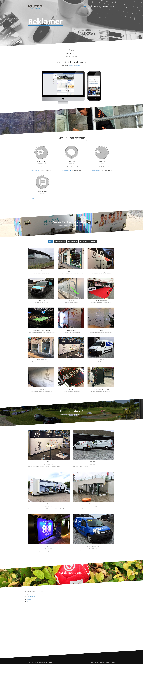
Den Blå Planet (42, 271)
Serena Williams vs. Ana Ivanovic (41, 330)
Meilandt (101, 359)
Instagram (78, 65)
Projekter (97, 6)
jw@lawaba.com (35, 170)
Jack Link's (71, 389)
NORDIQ (71, 300)
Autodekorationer (60, 241)
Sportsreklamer (72, 241)
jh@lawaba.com (36, 198)
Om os (90, 6)
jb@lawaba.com (65, 170)
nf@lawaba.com (96, 170)
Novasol (101, 330)
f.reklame (101, 271)
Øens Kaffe (42, 300)
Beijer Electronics (41, 389)
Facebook (70, 65)
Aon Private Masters (101, 300)
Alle (50, 241)
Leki (71, 359)
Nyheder (105, 6)
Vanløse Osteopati (42, 359)
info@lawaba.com (31, 596)
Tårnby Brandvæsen (71, 330)
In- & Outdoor (83, 241)
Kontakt (112, 6)
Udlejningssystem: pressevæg (101, 389)
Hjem (84, 6)
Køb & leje (93, 241)
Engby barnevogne (71, 271)
